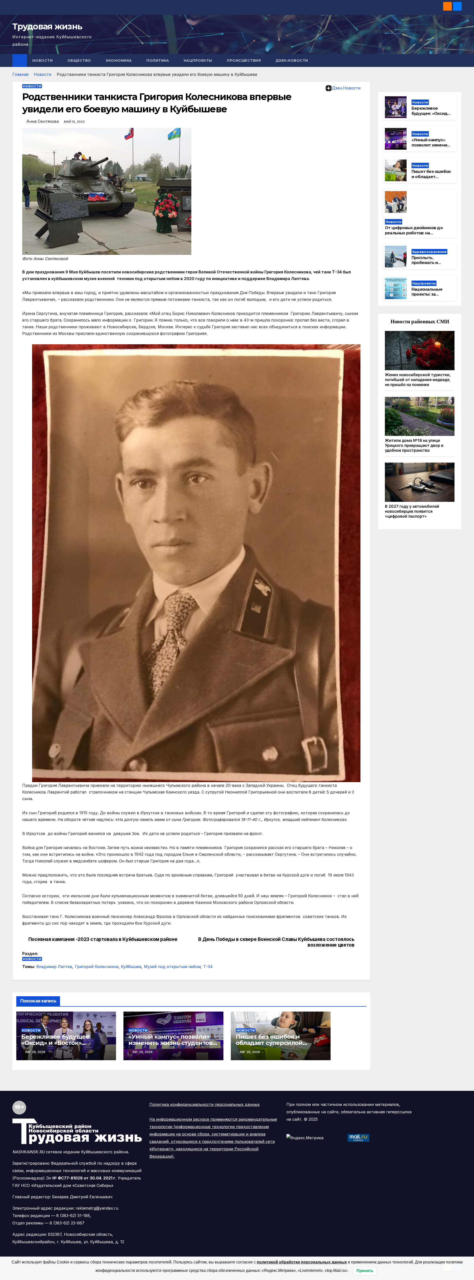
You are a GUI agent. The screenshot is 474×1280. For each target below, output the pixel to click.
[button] (458, 60)
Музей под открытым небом (172, 966)
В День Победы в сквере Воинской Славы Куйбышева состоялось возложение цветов (276, 942)
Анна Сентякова (42, 121)
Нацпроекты (199, 60)
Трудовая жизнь (47, 26)
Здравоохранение (429, 252)
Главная (20, 74)
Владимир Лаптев (54, 966)
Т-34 (208, 966)
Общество (79, 60)
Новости (43, 60)
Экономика (119, 60)
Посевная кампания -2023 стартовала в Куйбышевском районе (103, 939)
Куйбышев (131, 966)
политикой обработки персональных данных (302, 1262)
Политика (158, 60)
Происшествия (244, 60)
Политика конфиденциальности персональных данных (204, 1104)
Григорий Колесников (96, 966)
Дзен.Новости (292, 60)
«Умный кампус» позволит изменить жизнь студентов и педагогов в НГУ (173, 1043)
